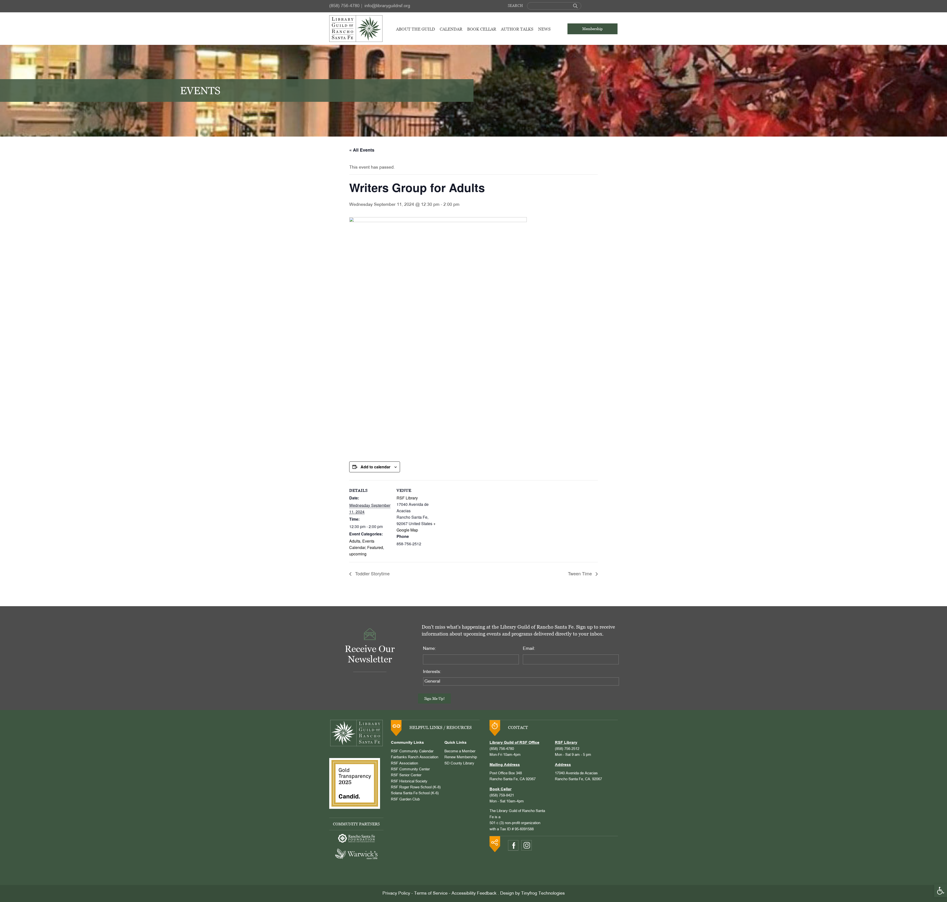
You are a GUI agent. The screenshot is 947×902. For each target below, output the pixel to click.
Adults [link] (354, 541)
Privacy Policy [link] (396, 893)
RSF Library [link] (407, 498)
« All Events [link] (361, 150)
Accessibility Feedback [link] (474, 893)
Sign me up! (434, 698)
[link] (940, 890)
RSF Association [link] (404, 763)
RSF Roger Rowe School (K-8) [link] (416, 787)
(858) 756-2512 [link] (567, 749)
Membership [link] (592, 29)
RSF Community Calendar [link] (412, 751)
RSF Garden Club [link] (405, 799)
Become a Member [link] (459, 751)
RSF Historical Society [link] (409, 781)
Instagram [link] (526, 845)
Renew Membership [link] (460, 757)
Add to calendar (375, 467)
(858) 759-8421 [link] (502, 795)
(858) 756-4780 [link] (344, 6)
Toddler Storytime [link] (372, 573)
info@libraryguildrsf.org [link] (387, 6)
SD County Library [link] (459, 763)
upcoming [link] (357, 554)
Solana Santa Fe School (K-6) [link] (415, 793)
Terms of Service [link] (431, 893)
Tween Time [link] (580, 573)
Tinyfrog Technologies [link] (543, 893)
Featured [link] (375, 547)
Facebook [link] (513, 845)
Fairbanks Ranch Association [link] (414, 757)
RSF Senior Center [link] (406, 775)
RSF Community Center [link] (410, 769)
